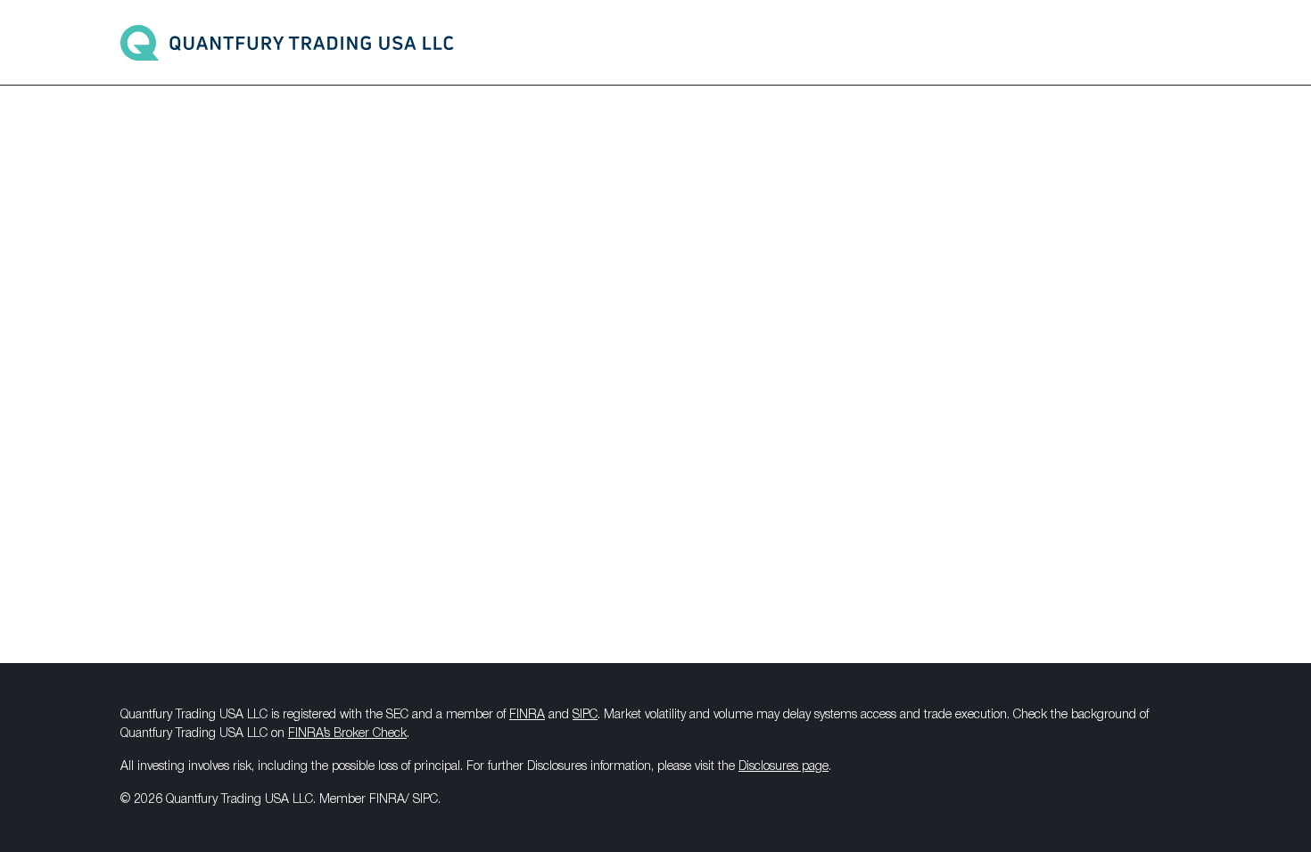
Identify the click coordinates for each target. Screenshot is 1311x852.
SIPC (585, 715)
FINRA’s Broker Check (347, 734)
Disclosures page (783, 767)
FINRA (527, 715)
